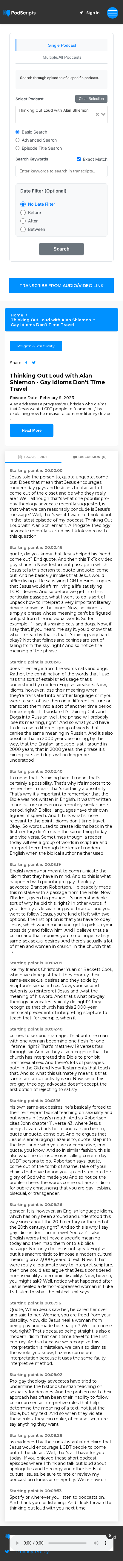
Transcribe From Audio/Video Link (61, 285)
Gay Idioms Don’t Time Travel (42, 324)
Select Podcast (30, 98)
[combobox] (61, 114)
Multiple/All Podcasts (62, 57)
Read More (31, 430)
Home (17, 315)
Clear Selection (91, 99)
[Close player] (109, 1535)
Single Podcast (62, 45)
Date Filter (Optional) (43, 191)
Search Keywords (32, 159)
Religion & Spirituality (36, 346)
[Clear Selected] (97, 114)
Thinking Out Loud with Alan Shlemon (51, 319)
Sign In (92, 12)
